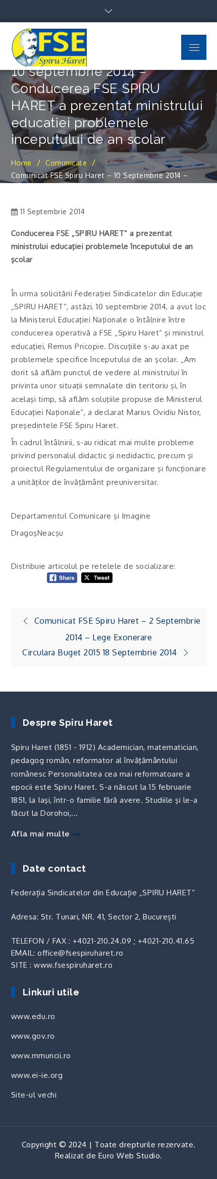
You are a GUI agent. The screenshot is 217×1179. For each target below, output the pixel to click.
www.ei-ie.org (37, 1075)
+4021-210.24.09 (102, 941)
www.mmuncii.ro (41, 1055)
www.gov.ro (33, 1036)
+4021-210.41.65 (166, 941)
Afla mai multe (40, 833)
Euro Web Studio (129, 1155)
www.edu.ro (33, 1016)
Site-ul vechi (34, 1095)
